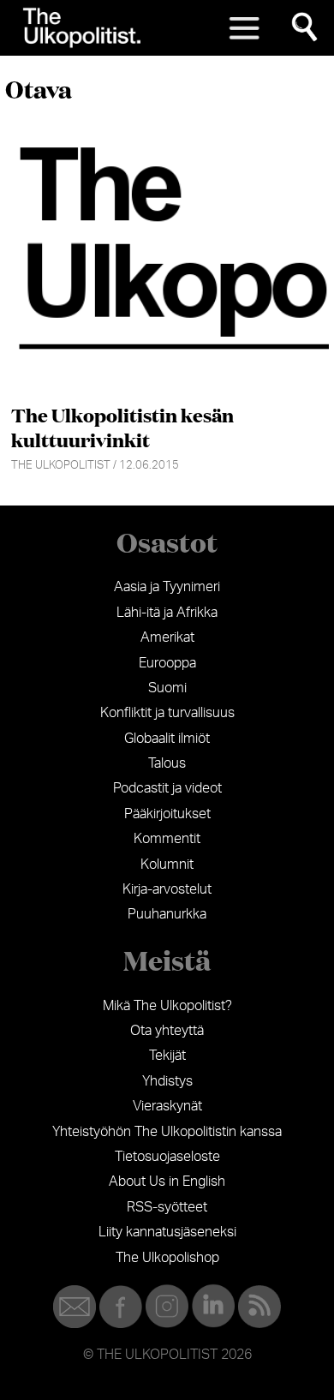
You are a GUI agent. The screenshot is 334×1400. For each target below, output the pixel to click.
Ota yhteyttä (167, 1031)
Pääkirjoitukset (167, 814)
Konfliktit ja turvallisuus (167, 713)
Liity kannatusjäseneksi (167, 1232)
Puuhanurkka (167, 914)
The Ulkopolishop (167, 1258)
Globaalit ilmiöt (167, 738)
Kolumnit (167, 864)
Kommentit (167, 839)
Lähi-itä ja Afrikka (167, 612)
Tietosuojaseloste (167, 1157)
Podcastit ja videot (167, 788)
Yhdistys (167, 1081)
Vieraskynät (167, 1106)
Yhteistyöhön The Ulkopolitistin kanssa (167, 1132)
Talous (167, 763)
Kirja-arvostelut (167, 889)
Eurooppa (167, 663)
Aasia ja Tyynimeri (167, 587)
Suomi (167, 688)
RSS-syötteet (167, 1207)
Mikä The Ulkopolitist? (167, 1006)
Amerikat (167, 637)
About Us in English (167, 1181)
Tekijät (167, 1055)
